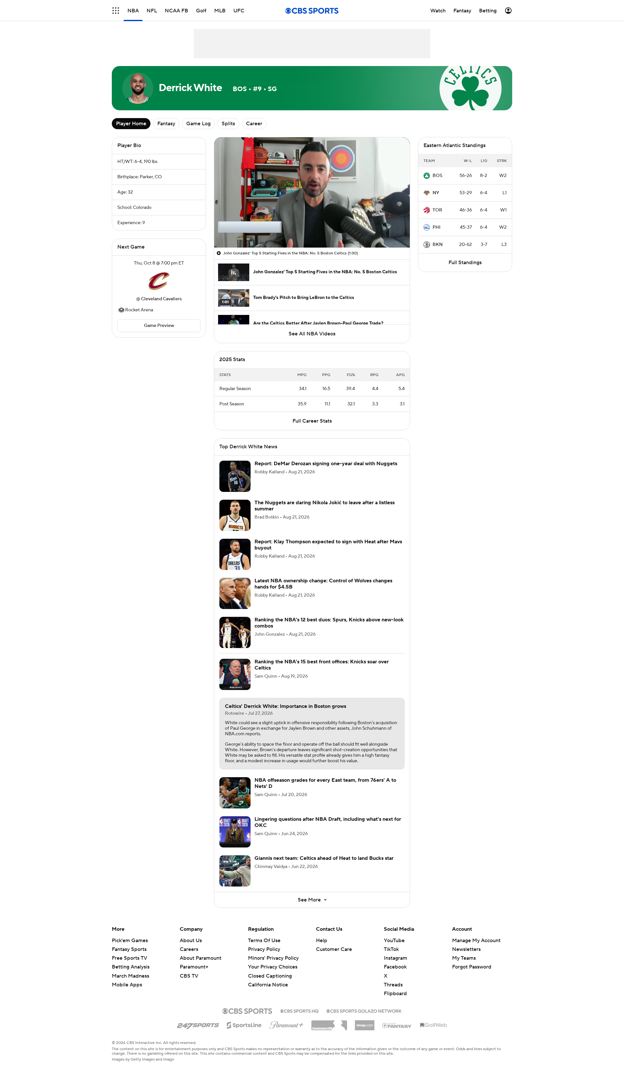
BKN (438, 245)
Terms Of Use (264, 940)
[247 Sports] (198, 1024)
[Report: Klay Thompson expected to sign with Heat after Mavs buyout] (235, 554)
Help (321, 940)
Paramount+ (194, 967)
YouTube (394, 940)
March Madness (130, 976)
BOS (437, 176)
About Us (191, 940)
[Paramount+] (286, 1024)
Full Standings (465, 262)
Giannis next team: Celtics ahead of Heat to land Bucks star (324, 858)
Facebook (395, 967)
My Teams (464, 958)
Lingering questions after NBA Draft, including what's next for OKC (327, 822)
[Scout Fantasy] (397, 1025)
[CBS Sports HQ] (299, 1010)
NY (436, 193)
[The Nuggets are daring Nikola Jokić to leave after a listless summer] (235, 515)
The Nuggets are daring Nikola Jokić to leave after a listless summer (324, 505)
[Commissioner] (329, 1023)
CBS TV (189, 976)
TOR (437, 210)
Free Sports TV (129, 958)
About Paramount (200, 958)
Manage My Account (476, 940)
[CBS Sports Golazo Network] (364, 1010)
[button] (116, 10)
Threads (393, 985)
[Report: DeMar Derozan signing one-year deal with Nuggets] (235, 476)
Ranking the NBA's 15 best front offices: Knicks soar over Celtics (321, 664)
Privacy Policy (264, 949)
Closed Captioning (270, 969)
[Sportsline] (244, 1024)
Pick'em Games (130, 940)
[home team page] (159, 281)
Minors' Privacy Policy (273, 958)
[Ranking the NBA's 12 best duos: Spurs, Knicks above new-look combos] (235, 632)
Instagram (395, 958)
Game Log (198, 123)
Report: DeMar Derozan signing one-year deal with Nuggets (325, 463)
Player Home (131, 123)
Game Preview (159, 326)
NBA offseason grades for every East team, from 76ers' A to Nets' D (325, 783)
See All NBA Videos (312, 334)
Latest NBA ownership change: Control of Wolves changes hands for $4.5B (323, 583)
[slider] (312, 229)
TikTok (391, 949)
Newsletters (466, 949)
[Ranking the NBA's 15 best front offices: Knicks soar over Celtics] (235, 674)
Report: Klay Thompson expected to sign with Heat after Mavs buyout (328, 544)
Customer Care (334, 949)
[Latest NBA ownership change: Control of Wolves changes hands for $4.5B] (235, 593)
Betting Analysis (131, 967)
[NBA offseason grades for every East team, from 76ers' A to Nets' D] (235, 792)
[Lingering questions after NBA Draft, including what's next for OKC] (235, 831)
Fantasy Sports (129, 949)
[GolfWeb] (433, 1025)
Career (254, 123)
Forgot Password (471, 967)
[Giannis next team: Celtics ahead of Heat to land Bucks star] (235, 871)
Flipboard (395, 993)
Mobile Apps (127, 985)
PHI (436, 227)
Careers (189, 949)
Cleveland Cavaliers (161, 299)
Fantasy (166, 123)
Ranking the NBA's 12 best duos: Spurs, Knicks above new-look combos (329, 622)
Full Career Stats (312, 421)
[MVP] (364, 1023)
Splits (228, 123)
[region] (312, 192)
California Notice (268, 978)
